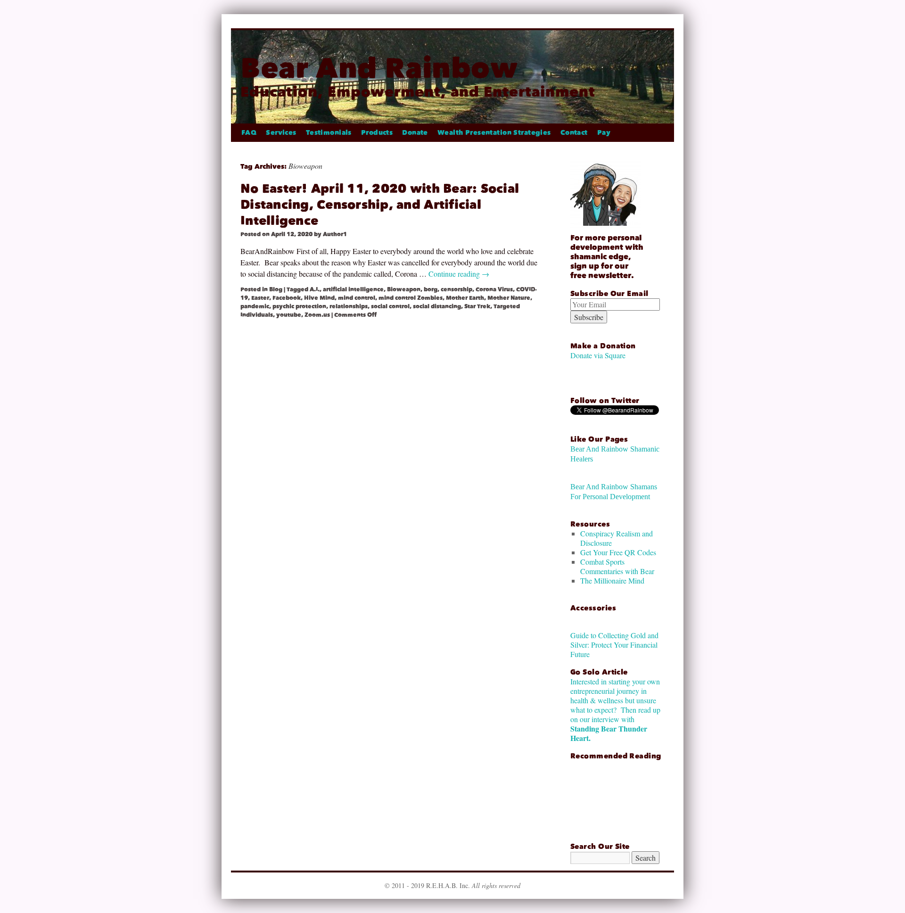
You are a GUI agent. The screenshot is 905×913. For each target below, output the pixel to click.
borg (430, 289)
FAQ (248, 133)
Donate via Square (597, 355)
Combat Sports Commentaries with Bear (617, 566)
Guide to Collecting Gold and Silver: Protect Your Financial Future (614, 644)
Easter (260, 298)
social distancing (437, 306)
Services (281, 133)
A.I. (315, 289)
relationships (348, 306)
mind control (356, 298)
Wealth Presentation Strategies (494, 133)
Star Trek (477, 306)
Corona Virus (494, 289)
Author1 (335, 234)
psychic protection (299, 306)
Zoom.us (317, 315)
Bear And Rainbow (379, 68)
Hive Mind (319, 298)
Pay (603, 133)
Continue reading (458, 274)
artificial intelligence (353, 289)
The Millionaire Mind (612, 580)
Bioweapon (403, 289)
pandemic (254, 306)
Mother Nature (508, 298)
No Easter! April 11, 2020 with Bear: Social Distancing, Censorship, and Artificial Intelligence (379, 204)
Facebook (286, 298)
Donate (415, 133)
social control (390, 306)
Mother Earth (465, 298)
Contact (574, 133)
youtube (288, 315)
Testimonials (329, 133)
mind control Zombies (410, 298)
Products (377, 133)
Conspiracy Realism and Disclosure (616, 538)
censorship (456, 289)
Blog (275, 289)
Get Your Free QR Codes (618, 552)
